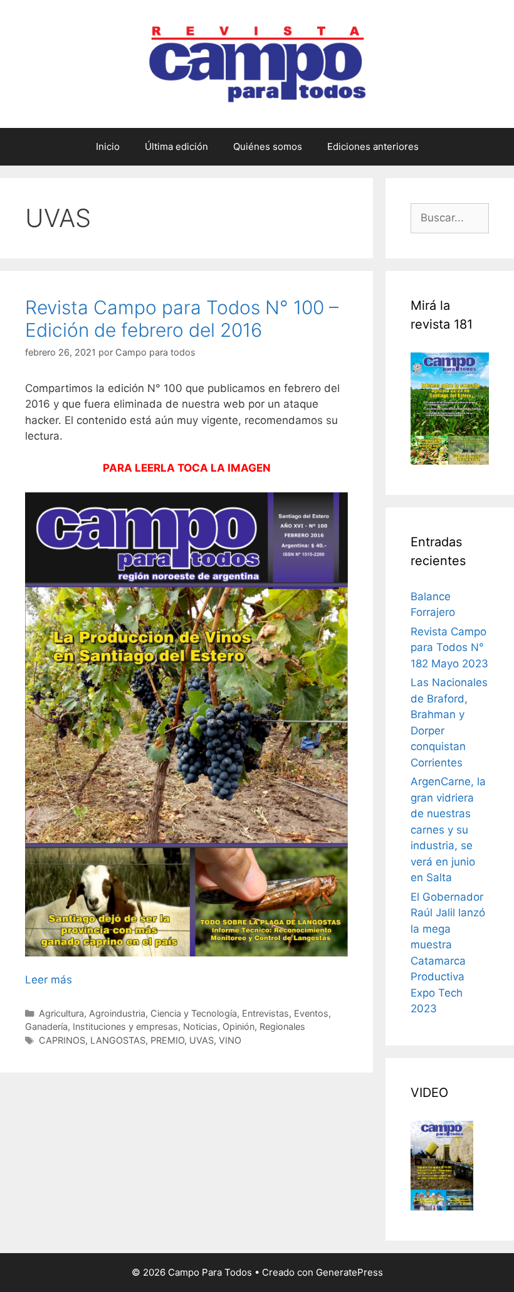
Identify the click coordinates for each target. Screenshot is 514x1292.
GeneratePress (349, 1272)
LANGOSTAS (117, 1040)
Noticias (200, 1026)
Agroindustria (117, 1013)
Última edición (176, 146)
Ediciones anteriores (373, 146)
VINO (230, 1040)
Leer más (48, 979)
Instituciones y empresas (125, 1026)
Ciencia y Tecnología (193, 1013)
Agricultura (61, 1013)
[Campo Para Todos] (257, 63)
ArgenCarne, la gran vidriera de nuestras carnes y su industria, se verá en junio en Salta (448, 829)
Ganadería (46, 1026)
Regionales (282, 1026)
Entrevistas (265, 1013)
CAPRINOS (62, 1040)
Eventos (311, 1013)
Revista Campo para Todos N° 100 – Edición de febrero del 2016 (181, 318)
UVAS (201, 1040)
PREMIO (167, 1040)
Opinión (238, 1026)
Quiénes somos (267, 146)
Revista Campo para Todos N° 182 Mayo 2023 (449, 647)
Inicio (108, 146)
